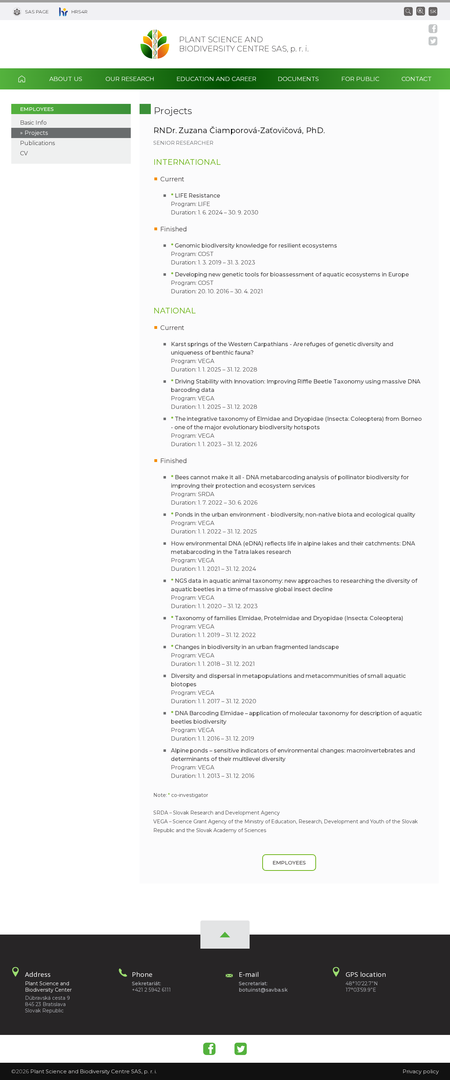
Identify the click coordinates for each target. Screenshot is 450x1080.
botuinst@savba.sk (263, 990)
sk (433, 11)
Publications (37, 143)
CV (24, 153)
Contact (416, 78)
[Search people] (420, 10)
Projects (36, 133)
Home (28, 78)
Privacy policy (421, 1071)
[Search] (410, 11)
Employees (37, 109)
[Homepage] (155, 44)
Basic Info (33, 122)
